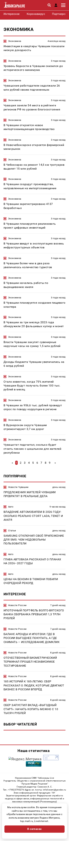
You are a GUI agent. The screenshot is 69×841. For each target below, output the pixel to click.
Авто (10, 506)
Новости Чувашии (18, 487)
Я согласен (34, 829)
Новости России (17, 605)
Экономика (14, 41)
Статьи (12, 530)
